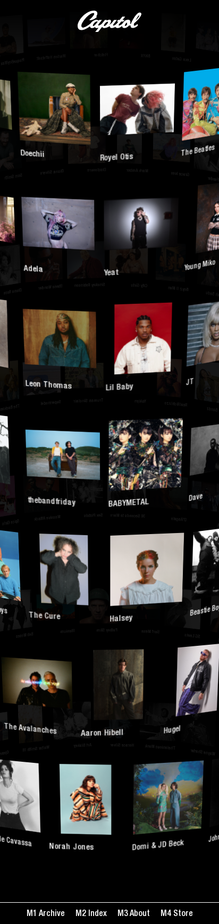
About (139, 914)
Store (182, 914)
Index (96, 914)
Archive (51, 914)
